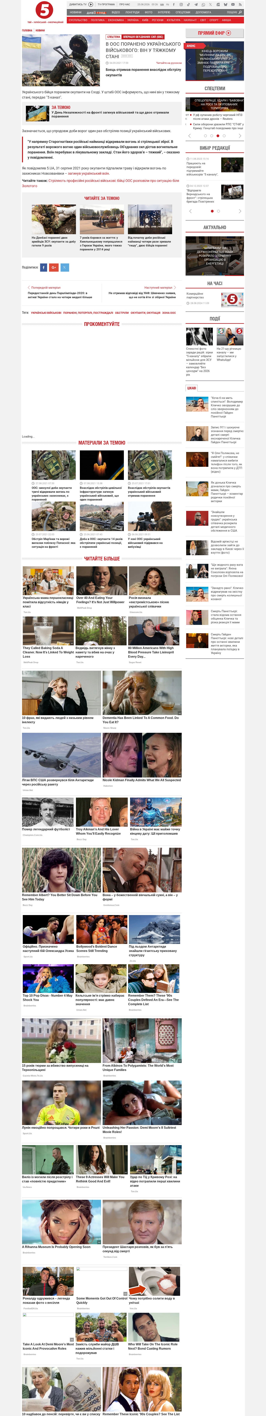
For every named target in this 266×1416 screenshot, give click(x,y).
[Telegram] (196, 4)
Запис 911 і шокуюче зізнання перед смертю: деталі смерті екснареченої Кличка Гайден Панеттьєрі (227, 435)
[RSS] (240, 4)
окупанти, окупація (145, 312)
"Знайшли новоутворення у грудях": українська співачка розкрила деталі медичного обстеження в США (224, 521)
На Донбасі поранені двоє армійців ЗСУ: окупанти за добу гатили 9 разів (54, 241)
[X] (210, 4)
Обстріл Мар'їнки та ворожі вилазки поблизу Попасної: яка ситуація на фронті (53, 543)
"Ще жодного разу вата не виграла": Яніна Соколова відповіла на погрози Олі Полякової (227, 570)
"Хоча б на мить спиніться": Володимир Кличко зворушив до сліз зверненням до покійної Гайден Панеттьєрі (227, 407)
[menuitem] (75, 12)
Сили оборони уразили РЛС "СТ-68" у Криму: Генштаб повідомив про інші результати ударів (214, 128)
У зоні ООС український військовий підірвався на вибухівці (145, 543)
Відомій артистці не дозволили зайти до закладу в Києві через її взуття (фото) (227, 547)
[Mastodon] (218, 4)
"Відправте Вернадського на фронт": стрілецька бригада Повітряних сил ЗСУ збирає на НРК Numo (200, 200)
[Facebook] (173, 4)
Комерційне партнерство (195, 295)
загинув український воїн (88, 173)
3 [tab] (218, 135)
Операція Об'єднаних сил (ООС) (143, 36)
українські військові (46, 312)
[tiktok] (188, 4)
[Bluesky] (225, 4)
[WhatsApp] (203, 4)
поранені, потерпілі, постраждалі (88, 312)
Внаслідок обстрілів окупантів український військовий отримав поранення (149, 491)
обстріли (122, 312)
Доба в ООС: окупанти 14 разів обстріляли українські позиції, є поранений (101, 543)
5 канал (94, 82)
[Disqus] (102, 384)
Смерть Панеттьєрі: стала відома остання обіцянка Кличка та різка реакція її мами (226, 616)
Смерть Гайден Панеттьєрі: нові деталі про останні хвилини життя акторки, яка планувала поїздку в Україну (227, 644)
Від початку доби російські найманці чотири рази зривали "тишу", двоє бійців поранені (149, 241)
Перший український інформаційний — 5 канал (44, 13)
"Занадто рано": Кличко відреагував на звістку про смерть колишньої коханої (227, 593)
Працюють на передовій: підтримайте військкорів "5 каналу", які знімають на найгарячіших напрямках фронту (202, 174)
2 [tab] (229, 80)
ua (162, 4)
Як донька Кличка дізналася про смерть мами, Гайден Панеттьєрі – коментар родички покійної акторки (227, 492)
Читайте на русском (169, 62)
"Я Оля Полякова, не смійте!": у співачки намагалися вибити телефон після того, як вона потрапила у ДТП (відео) (226, 462)
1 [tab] (200, 80)
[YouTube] (233, 4)
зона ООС (127, 56)
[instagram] (181, 4)
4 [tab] (224, 135)
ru (167, 4)
